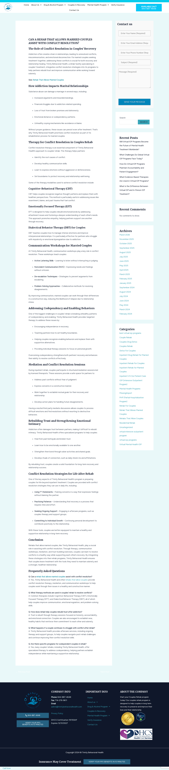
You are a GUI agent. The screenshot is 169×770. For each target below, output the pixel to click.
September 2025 (126, 248)
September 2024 (127, 287)
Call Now (6, 768)
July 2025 (123, 257)
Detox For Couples (127, 351)
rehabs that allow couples (77, 580)
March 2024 (124, 309)
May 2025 (123, 265)
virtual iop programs (128, 440)
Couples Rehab (126, 346)
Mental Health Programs (129, 389)
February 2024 (125, 314)
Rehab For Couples (127, 406)
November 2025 (126, 239)
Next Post (106, 672)
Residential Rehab (127, 423)
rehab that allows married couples (50, 576)
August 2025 (125, 252)
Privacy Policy (57, 713)
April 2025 (123, 270)
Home (26, 5)
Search (122, 118)
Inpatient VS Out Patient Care (132, 376)
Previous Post (23, 672)
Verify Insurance (118, 5)
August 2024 (125, 292)
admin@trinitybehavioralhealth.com (66, 707)
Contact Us (74, 10)
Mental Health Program (97, 5)
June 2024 (124, 301)
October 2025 (125, 243)
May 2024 (123, 305)
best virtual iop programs (130, 333)
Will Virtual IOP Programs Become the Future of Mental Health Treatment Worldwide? (133, 145)
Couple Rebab (125, 337)
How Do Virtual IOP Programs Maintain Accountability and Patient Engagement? (132, 168)
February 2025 (125, 278)
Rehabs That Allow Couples (131, 418)
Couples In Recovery (76, 5)
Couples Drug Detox (128, 342)
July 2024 (123, 296)
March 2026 (124, 235)
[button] (36, 5)
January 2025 (125, 283)
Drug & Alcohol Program (53, 5)
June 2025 (124, 261)
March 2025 (124, 274)
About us (35, 5)
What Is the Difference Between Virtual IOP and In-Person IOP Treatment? (133, 190)
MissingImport (125, 393)
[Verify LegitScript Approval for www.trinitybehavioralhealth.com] (141, 716)
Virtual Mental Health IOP (130, 444)
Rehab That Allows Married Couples (48, 80)
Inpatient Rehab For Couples (132, 363)
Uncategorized (126, 427)
